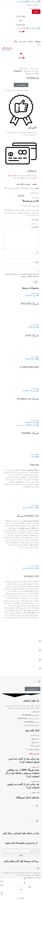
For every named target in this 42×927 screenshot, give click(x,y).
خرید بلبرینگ (35, 739)
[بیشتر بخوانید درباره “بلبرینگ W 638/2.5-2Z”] (36, 410)
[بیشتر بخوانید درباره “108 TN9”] (36, 496)
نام (37, 252)
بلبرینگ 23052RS (30, 433)
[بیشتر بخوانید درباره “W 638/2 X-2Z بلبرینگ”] (36, 556)
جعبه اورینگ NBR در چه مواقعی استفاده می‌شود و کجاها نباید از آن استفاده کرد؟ (22, 773)
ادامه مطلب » (34, 767)
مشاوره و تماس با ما (32, 749)
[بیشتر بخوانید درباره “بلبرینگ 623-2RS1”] (36, 315)
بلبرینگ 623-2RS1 (30, 303)
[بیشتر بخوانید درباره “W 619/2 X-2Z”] (36, 626)
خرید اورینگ (35, 742)
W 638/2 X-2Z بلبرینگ (28, 516)
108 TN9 (34, 465)
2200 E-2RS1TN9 (29, 367)
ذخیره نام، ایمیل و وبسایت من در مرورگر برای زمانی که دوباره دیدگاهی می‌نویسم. (22, 275)
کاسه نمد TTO (34, 746)
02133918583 (6, 50)
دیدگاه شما (35, 227)
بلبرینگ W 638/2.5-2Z (28, 399)
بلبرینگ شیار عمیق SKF (31, 71)
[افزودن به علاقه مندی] (36, 310)
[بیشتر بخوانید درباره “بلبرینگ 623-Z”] (36, 347)
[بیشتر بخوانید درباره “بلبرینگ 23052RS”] (36, 445)
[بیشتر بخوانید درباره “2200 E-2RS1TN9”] (36, 379)
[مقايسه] (36, 299)
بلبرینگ (31, 68)
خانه (37, 68)
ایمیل (36, 262)
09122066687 (29, 722)
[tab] (21, 195)
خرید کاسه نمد (34, 735)
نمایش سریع (36, 321)
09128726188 (22, 718)
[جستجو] (21, 36)
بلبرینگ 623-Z (32, 335)
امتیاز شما (35, 219)
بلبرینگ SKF (23, 68)
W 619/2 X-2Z (31, 576)
